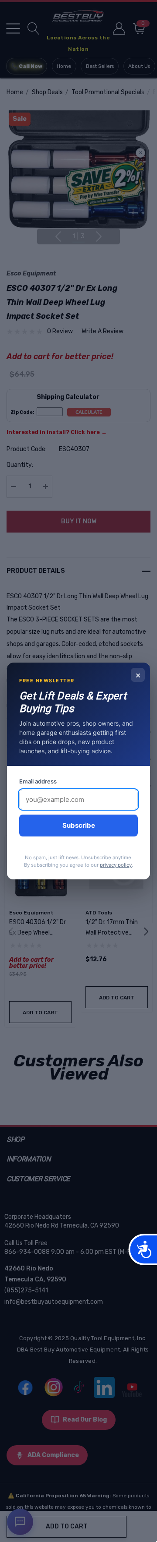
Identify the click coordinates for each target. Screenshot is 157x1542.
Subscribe (78, 825)
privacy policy (116, 865)
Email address (38, 781)
